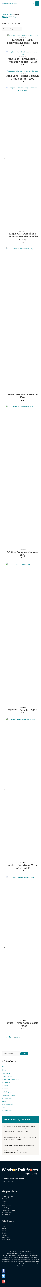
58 (19, 1037)
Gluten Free (5, 1086)
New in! (4, 1101)
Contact (4, 1235)
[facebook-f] (3, 1271)
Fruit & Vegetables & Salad (10, 1079)
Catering (4, 1233)
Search (24, 1054)
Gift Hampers (6, 1082)
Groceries (5, 1089)
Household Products (8, 1095)
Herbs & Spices (7, 1092)
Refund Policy (6, 1240)
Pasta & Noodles (7, 1104)
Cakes (4, 1067)
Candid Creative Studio (27, 1253)
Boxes (4, 1231)
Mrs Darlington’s (7, 1212)
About (4, 1228)
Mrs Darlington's (7, 1098)
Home (4, 14)
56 (16, 1037)
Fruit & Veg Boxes (8, 1076)
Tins (3, 1108)
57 (17, 1037)
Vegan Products (7, 1111)
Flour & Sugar (6, 1073)
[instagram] (3, 1282)
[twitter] (3, 1277)
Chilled (4, 1070)
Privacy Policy (6, 1237)
